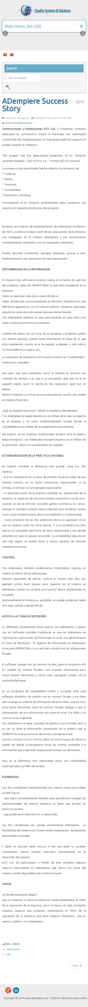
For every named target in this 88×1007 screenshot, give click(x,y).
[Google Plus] (8, 990)
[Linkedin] (16, 990)
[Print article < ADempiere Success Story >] (78, 102)
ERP (8, 954)
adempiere (13, 949)
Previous (5, 33)
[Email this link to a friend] (82, 102)
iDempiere (23, 118)
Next (82, 33)
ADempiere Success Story (35, 105)
